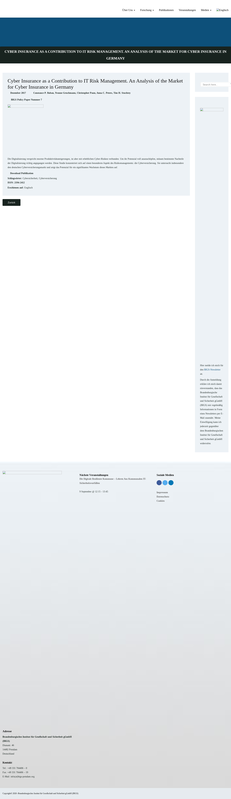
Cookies (161, 501)
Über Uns (127, 10)
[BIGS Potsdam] (2, 6)
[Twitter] (165, 482)
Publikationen (166, 10)
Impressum (162, 492)
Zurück (11, 202)
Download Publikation (21, 173)
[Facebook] (159, 482)
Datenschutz (163, 496)
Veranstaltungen (187, 10)
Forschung (146, 10)
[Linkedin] (171, 482)
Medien (205, 10)
